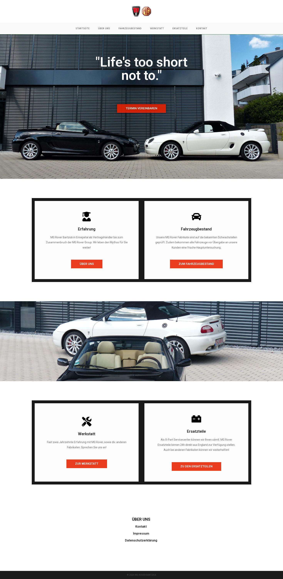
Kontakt (141, 526)
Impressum (141, 533)
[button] (141, 108)
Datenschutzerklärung (141, 540)
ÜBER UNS (141, 519)
